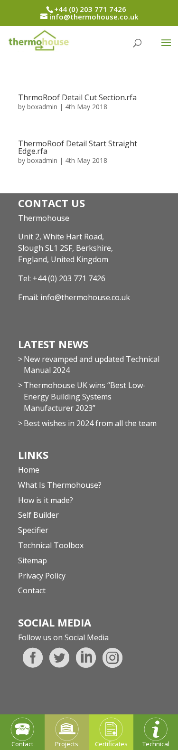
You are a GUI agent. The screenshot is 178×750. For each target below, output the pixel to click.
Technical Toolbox (51, 545)
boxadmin (42, 106)
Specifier (33, 530)
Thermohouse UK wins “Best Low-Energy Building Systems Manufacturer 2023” (85, 396)
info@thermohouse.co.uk (85, 297)
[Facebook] (33, 658)
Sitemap (32, 560)
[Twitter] (59, 658)
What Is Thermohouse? (60, 485)
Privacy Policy (42, 575)
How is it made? (45, 500)
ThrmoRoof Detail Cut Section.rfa (77, 97)
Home (28, 470)
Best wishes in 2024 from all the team (90, 423)
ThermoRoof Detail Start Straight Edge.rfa (77, 147)
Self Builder (38, 515)
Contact (32, 590)
